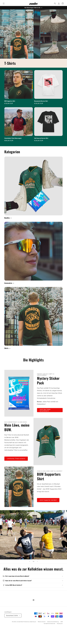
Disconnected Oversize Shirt (41, 101)
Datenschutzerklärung (53, 621)
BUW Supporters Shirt (9, 101)
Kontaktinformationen (49, 623)
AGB (61, 621)
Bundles (7, 218)
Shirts (6, 348)
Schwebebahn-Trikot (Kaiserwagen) (12, 138)
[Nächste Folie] (37, 561)
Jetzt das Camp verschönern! (45, 410)
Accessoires (8, 283)
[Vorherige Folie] (30, 561)
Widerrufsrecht (42, 621)
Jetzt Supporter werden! (48, 500)
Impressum (60, 623)
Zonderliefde (19, 621)
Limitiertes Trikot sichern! (16, 458)
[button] (4, 3)
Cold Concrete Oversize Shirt (41, 138)
